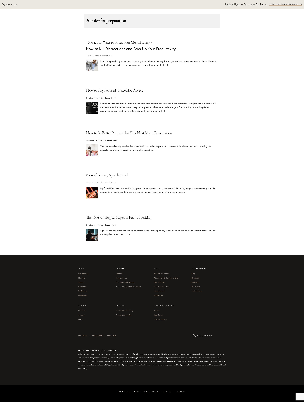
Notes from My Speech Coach (107, 175)
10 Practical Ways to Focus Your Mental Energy (119, 42)
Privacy (180, 392)
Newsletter (196, 278)
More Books (158, 295)
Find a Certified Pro (124, 315)
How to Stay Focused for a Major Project (114, 90)
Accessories (83, 295)
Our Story (82, 311)
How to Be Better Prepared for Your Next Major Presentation (129, 133)
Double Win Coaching (124, 311)
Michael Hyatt (9, 4)
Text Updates (197, 291)
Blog (193, 274)
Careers (81, 315)
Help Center (158, 315)
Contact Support (160, 319)
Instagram (97, 336)
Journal (81, 282)
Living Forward (159, 291)
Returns (157, 311)
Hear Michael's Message (284, 4)
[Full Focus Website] (202, 336)
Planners (81, 278)
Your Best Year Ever (161, 287)
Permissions (151, 392)
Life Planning (83, 274)
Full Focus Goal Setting (125, 282)
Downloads (196, 287)
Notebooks (82, 287)
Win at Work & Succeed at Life (166, 278)
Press (80, 319)
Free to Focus (121, 278)
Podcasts (195, 282)
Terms (167, 392)
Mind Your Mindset (161, 274)
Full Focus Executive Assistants (128, 287)
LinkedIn (111, 336)
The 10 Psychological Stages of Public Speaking (118, 217)
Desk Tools (82, 291)
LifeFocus (120, 274)
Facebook (83, 336)
